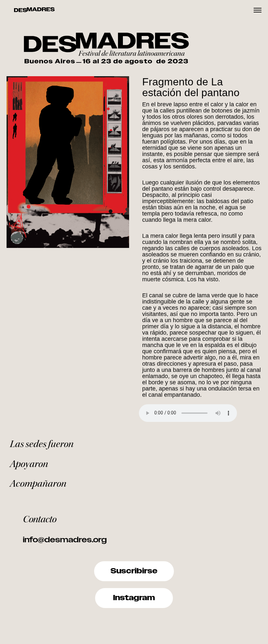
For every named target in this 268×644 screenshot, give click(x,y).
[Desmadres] (34, 10)
